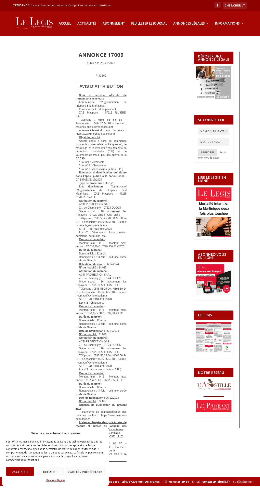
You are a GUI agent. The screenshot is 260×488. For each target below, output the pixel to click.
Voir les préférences (85, 472)
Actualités (86, 24)
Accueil (65, 24)
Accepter (20, 472)
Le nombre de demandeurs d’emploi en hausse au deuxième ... (72, 5)
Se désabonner (243, 482)
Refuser (49, 472)
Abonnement (114, 24)
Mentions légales (55, 480)
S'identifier (207, 152)
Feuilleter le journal (149, 24)
